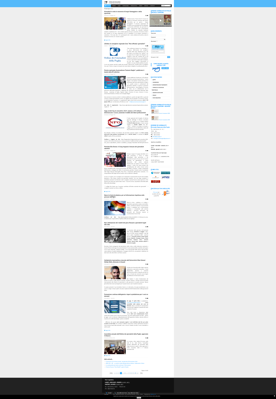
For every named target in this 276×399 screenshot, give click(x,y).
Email (109, 393)
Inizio (111, 373)
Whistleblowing (157, 98)
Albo (119, 6)
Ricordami (153, 41)
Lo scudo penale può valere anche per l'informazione (118, 365)
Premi (140, 6)
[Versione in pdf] (145, 15)
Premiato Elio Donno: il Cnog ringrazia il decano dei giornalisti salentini (124, 148)
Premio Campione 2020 (164, 113)
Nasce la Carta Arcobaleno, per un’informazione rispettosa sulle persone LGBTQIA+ (124, 196)
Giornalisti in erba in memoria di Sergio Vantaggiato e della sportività (123, 12)
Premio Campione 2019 (164, 119)
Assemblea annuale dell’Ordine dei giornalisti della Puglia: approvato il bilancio (126, 335)
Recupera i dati (154, 57)
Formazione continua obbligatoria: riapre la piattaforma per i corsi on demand (126, 295)
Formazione (126, 6)
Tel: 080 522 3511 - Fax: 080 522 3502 (127, 393)
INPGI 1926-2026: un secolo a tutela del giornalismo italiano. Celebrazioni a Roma (125, 363)
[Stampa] (146, 15)
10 (135, 373)
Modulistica (134, 6)
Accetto (139, 397)
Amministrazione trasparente (160, 85)
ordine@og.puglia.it (156, 136)
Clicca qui (155, 192)
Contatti (152, 6)
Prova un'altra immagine (158, 49)
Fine (141, 373)
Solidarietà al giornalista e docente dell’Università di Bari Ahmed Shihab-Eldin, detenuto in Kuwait (124, 261)
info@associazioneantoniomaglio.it (137, 101)
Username (153, 33)
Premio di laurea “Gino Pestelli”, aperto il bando (117, 367)
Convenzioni (156, 82)
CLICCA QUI (165, 68)
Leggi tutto (107, 40)
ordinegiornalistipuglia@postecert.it (161, 138)
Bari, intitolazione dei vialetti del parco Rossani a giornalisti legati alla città (125, 224)
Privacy (154, 95)
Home (108, 6)
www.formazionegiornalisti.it (133, 302)
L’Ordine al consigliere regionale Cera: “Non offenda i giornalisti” (124, 44)
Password (153, 37)
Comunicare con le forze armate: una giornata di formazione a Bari (121, 361)
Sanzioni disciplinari (158, 92)
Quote (154, 79)
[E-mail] (147, 15)
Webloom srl (153, 394)
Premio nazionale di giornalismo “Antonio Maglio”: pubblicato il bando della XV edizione (124, 71)
